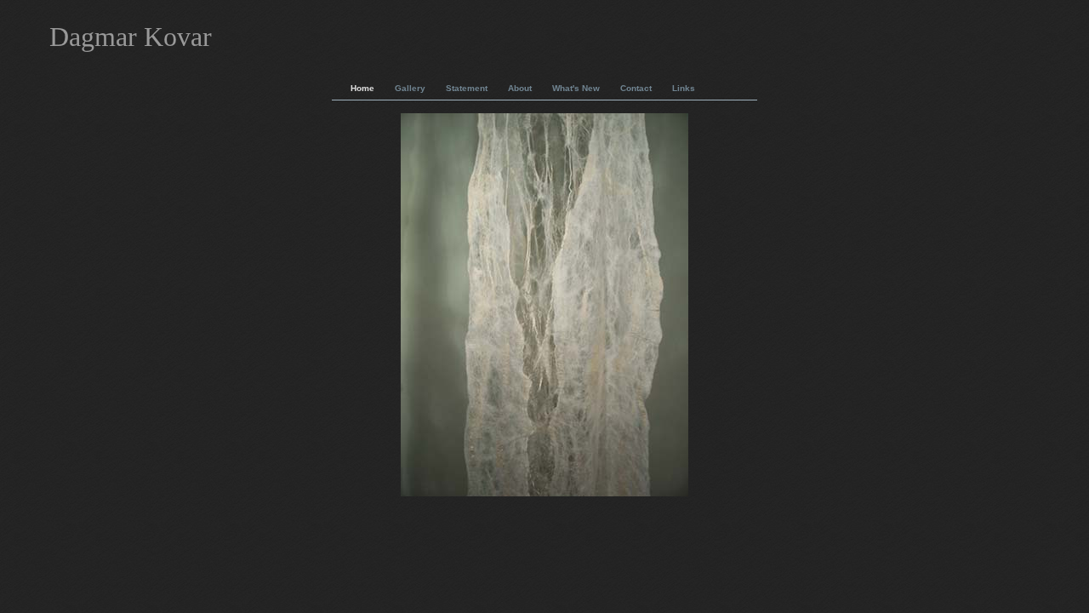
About (520, 88)
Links (683, 88)
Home (362, 88)
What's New (576, 88)
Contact (636, 88)
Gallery (410, 88)
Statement (466, 88)
